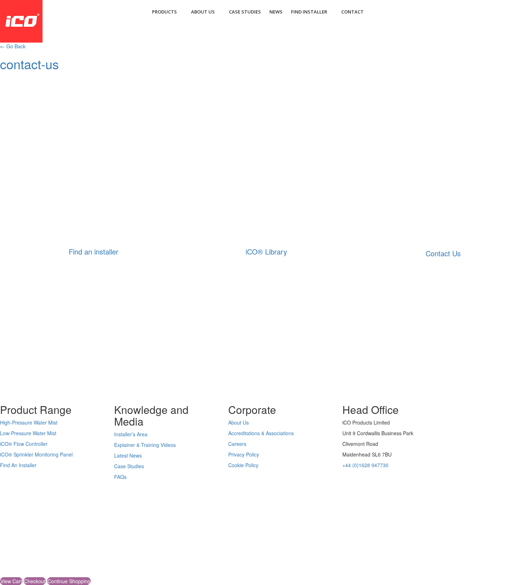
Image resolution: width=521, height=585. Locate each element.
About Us (238, 422)
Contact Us (443, 253)
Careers (237, 443)
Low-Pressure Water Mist (28, 433)
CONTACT (352, 12)
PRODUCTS (164, 12)
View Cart (11, 581)
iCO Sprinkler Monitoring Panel (36, 454)
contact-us (29, 64)
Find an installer (93, 251)
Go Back (13, 46)
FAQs (120, 476)
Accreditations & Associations (261, 433)
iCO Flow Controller (23, 443)
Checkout (34, 581)
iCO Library (266, 251)
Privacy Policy (243, 454)
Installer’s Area (130, 434)
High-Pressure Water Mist (28, 422)
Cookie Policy (243, 465)
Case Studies (129, 466)
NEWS (275, 12)
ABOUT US (203, 12)
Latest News (128, 455)
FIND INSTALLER (309, 12)
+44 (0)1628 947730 (365, 465)
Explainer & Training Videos (145, 444)
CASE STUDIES (245, 12)
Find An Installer (18, 465)
